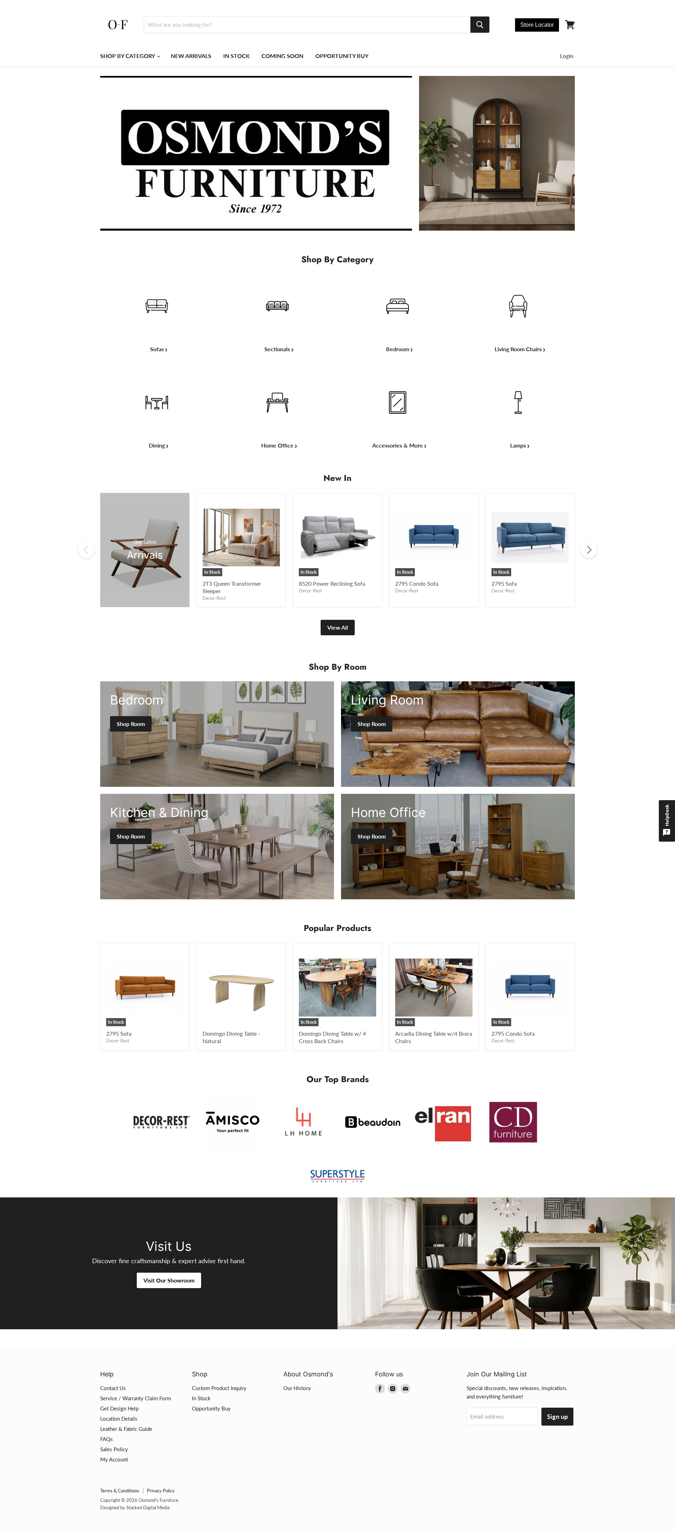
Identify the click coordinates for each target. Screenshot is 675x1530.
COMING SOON (282, 55)
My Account (114, 1459)
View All (337, 627)
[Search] (479, 25)
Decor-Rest (214, 598)
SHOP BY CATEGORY (128, 55)
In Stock (201, 1398)
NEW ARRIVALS (191, 55)
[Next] (588, 549)
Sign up (557, 1416)
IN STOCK (236, 55)
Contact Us (113, 1388)
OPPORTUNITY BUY (341, 55)
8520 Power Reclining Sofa (332, 583)
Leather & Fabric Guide (126, 1429)
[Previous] (86, 549)
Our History (297, 1388)
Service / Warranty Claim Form (135, 1398)
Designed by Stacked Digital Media (134, 1507)
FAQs (106, 1439)
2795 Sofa (504, 583)
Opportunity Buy (211, 1408)
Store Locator (537, 25)
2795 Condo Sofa (416, 583)
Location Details (118, 1418)
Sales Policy (114, 1449)
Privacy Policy (161, 1490)
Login (566, 56)
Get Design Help (119, 1408)
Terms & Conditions (119, 1490)
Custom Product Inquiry (219, 1388)
